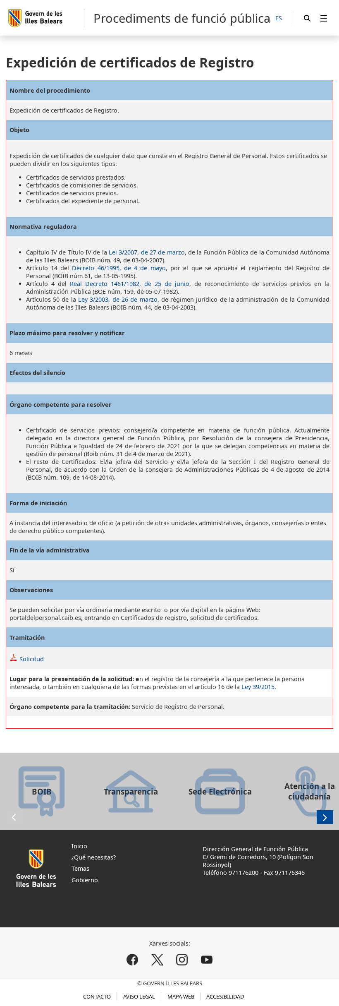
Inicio (79, 846)
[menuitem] (323, 18)
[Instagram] (181, 959)
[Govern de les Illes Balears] (45, 18)
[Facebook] (132, 959)
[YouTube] (206, 959)
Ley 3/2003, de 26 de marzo (118, 299)
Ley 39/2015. (258, 687)
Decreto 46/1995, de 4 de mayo (118, 268)
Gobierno (85, 880)
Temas (80, 868)
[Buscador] (307, 18)
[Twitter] (157, 959)
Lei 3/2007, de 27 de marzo (147, 252)
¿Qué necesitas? (94, 857)
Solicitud (31, 659)
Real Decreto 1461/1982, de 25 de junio (129, 284)
